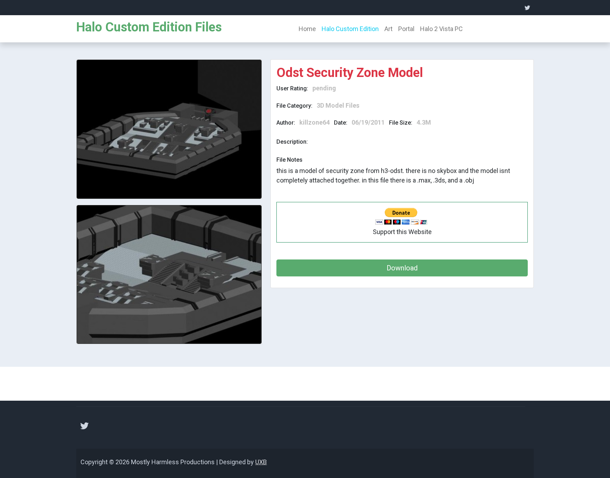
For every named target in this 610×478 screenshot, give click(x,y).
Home (307, 28)
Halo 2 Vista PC (441, 28)
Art (388, 28)
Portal (406, 28)
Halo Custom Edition (350, 28)
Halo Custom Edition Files (149, 27)
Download (402, 268)
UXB (261, 462)
